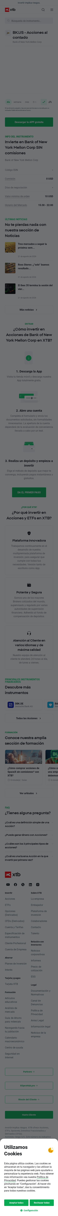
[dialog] (29, 1177)
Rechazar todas (41, 1202)
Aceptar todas (16, 1202)
